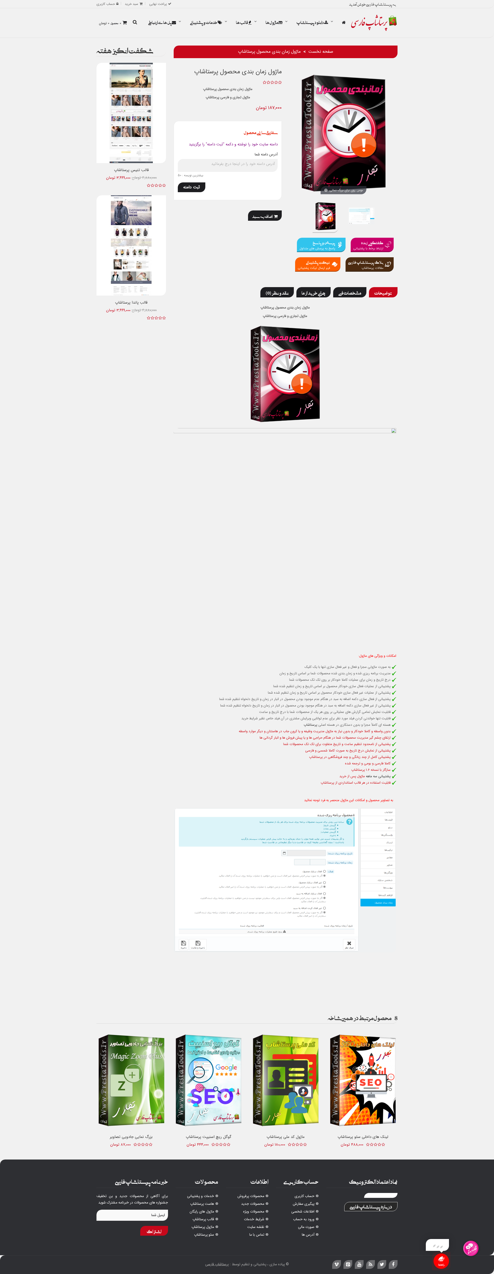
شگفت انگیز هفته (124, 49)
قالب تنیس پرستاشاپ (131, 170)
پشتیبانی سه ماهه (378, 776)
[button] (134, 22)
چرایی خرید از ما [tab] (313, 292)
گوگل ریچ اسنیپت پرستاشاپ (208, 1137)
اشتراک (154, 1231)
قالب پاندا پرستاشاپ (131, 302)
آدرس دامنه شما (266, 154)
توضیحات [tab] (383, 292)
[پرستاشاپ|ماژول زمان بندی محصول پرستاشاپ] (325, 217)
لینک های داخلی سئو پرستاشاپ (363, 1137)
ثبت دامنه (191, 187)
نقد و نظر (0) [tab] (277, 292)
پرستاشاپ (310, 725)
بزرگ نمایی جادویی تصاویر (131, 1137)
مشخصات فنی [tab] (349, 292)
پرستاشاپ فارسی (217, 1264)
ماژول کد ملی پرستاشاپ (286, 1137)
